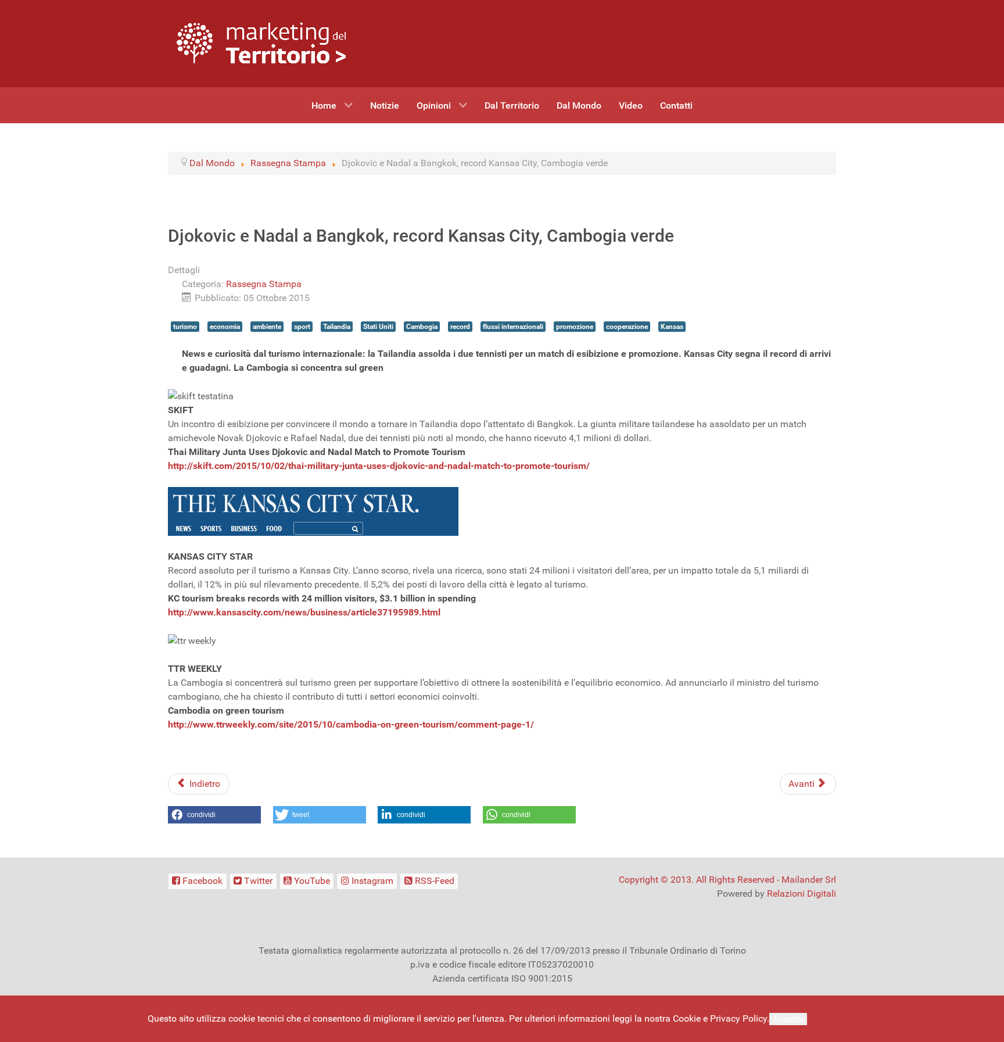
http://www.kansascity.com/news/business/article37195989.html (304, 612)
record (460, 327)
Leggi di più (833, 1018)
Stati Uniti (378, 327)
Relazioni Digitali (801, 893)
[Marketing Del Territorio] (261, 42)
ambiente (267, 327)
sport (302, 327)
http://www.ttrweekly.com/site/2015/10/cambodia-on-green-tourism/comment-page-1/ (351, 724)
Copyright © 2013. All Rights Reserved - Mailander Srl (727, 879)
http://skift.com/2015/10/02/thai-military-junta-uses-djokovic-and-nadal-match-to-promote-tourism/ (379, 465)
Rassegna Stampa (264, 283)
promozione (574, 327)
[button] (214, 814)
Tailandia (336, 327)
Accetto (788, 1019)
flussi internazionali (513, 327)
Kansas (672, 327)
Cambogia (422, 327)
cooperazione (627, 327)
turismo (185, 327)
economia (225, 327)
